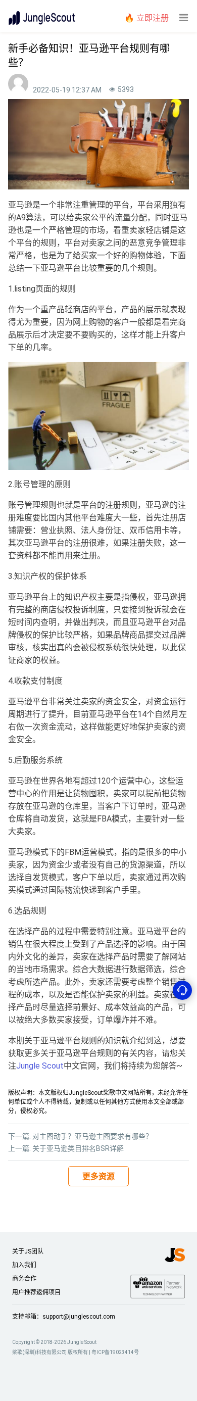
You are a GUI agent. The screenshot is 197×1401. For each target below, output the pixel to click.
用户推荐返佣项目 (36, 1292)
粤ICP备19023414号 (115, 1352)
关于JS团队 (27, 1251)
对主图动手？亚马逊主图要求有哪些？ (92, 1136)
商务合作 (24, 1278)
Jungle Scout (40, 1066)
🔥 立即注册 (146, 18)
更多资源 (98, 1176)
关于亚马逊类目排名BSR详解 (78, 1148)
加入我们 (24, 1265)
